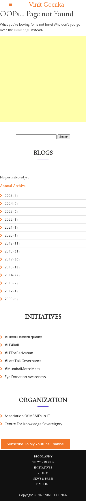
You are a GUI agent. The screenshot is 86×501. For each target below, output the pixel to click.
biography (43, 456)
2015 (9, 267)
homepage (22, 30)
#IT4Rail (12, 344)
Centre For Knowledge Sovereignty (33, 423)
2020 (9, 235)
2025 (9, 195)
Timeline (43, 484)
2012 (9, 291)
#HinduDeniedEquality (23, 337)
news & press (43, 478)
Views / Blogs (43, 462)
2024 (9, 203)
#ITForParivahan (19, 352)
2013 (9, 283)
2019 (9, 243)
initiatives (43, 467)
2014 (9, 275)
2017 (9, 259)
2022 (9, 219)
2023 (9, 211)
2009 (9, 298)
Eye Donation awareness (25, 376)
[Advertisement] (43, 79)
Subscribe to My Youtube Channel (35, 444)
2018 (9, 251)
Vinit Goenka (46, 4)
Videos (43, 473)
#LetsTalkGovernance (23, 360)
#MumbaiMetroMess (22, 368)
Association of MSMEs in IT (27, 415)
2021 (9, 227)
